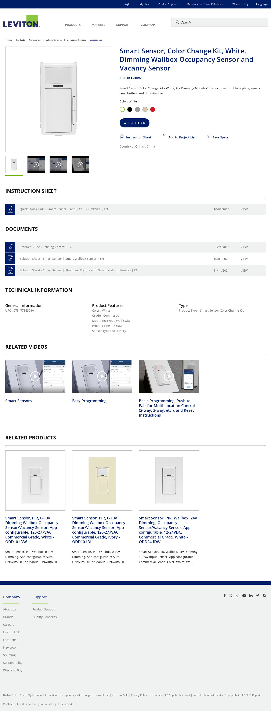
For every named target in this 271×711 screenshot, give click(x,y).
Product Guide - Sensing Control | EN (46, 247)
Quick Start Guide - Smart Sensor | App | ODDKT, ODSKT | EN (64, 209)
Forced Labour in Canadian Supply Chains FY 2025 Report (226, 695)
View (244, 209)
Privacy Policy (139, 695)
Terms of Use (101, 695)
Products (20, 39)
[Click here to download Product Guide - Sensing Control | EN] (10, 247)
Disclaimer (156, 695)
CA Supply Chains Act (177, 695)
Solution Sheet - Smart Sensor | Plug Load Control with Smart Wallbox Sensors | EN (79, 270)
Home (9, 39)
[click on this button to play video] (36, 164)
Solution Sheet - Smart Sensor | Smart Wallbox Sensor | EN (62, 259)
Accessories (96, 39)
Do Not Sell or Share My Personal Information (30, 695)
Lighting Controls (54, 39)
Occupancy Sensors (76, 39)
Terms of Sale (120, 695)
